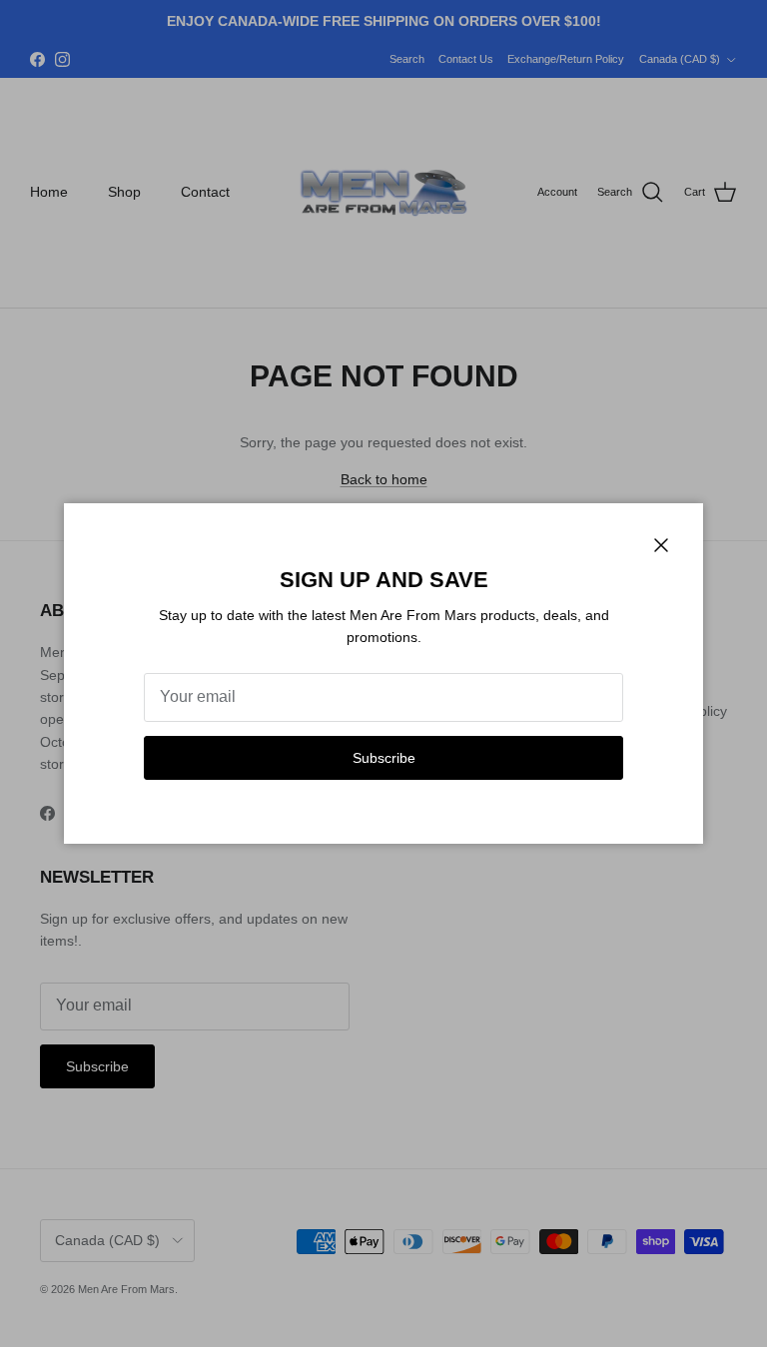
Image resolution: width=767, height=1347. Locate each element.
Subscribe (384, 758)
